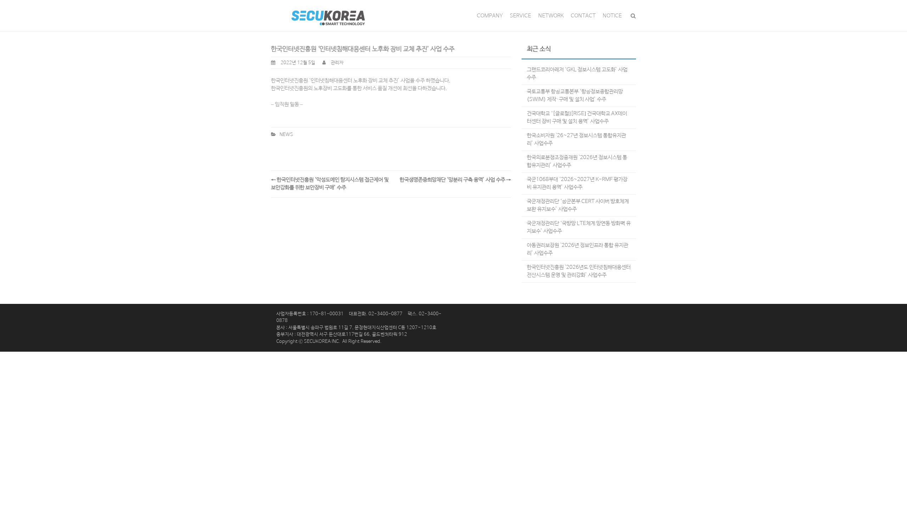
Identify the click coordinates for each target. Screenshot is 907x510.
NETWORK (551, 16)
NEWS (286, 134)
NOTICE (612, 16)
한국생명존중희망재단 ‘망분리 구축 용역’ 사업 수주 (455, 180)
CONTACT (583, 16)
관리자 (337, 63)
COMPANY (490, 16)
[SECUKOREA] (327, 15)
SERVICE (520, 16)
